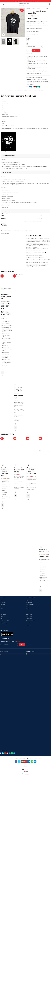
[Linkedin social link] (36, 87)
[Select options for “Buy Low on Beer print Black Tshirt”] (15, 572)
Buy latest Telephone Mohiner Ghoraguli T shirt (5, 781)
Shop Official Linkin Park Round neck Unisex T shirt (31, 780)
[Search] (46, 4)
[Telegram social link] (39, 87)
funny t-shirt (45, 81)
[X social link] (31, 87)
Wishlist (2, 836)
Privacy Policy (29, 843)
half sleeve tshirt (36, 82)
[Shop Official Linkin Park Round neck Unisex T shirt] (32, 629)
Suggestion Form (29, 827)
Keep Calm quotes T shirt (44, 778)
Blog (1, 846)
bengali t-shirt (31, 81)
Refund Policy (29, 829)
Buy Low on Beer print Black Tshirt (18, 535)
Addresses (3, 831)
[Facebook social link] (30, 87)
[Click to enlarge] (3, 34)
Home (28, 8)
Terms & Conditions (30, 848)
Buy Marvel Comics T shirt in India (19, 779)
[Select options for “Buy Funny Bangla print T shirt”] (2, 518)
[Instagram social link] (5, 981)
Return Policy (29, 846)
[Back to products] (48, 8)
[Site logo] (25, 4)
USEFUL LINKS (3, 841)
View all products (6, 172)
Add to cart (36, 50)
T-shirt (28, 84)
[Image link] (39, 928)
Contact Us (28, 850)
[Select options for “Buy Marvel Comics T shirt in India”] (15, 804)
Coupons (28, 836)
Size (27, 36)
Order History (3, 829)
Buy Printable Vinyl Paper (8, 155)
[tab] (11, 90)
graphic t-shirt (29, 82)
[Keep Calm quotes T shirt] (44, 629)
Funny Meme (44, 79)
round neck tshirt (46, 82)
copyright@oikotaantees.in (41, 166)
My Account (4, 825)
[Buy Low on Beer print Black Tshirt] (19, 385)
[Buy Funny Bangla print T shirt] (6, 385)
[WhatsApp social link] (38, 87)
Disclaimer (28, 834)
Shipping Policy (3, 850)
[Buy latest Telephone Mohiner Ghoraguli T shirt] (6, 629)
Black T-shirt (37, 81)
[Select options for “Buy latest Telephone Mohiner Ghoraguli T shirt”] (2, 814)
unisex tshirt (32, 84)
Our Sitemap (28, 852)
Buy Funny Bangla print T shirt (6, 442)
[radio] (38, 38)
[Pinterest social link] (35, 87)
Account (2, 827)
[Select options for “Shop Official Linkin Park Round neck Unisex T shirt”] (28, 805)
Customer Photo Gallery (5, 848)
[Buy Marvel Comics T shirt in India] (19, 629)
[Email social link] (33, 87)
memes (41, 82)
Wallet (2, 834)
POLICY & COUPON (30, 825)
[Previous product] (46, 8)
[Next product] (49, 8)
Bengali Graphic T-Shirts (35, 8)
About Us (2, 843)
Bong (41, 81)
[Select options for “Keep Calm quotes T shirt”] (40, 817)
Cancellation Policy (30, 831)
